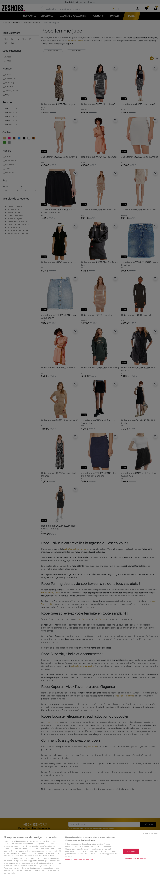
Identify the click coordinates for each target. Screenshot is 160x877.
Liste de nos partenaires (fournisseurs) (80, 859)
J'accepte (131, 851)
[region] (80, 853)
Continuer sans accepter (150, 833)
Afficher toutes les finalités (135, 858)
